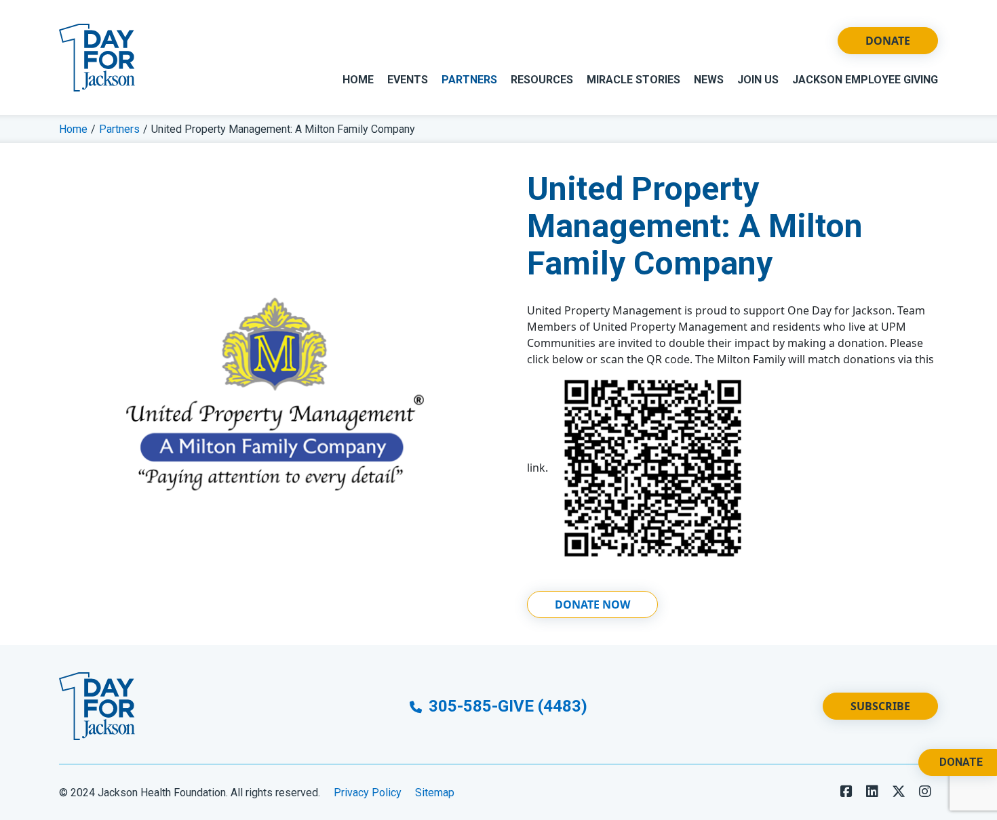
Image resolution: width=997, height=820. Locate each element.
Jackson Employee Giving (865, 79)
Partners (469, 79)
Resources (542, 79)
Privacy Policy (368, 792)
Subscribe (880, 706)
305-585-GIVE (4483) (506, 706)
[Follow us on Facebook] (846, 791)
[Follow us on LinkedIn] (872, 791)
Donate (887, 40)
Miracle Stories (633, 79)
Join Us (758, 79)
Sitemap (434, 792)
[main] (498, 380)
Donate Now (592, 604)
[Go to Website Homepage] (97, 57)
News (709, 79)
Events (407, 79)
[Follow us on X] (898, 791)
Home (358, 79)
